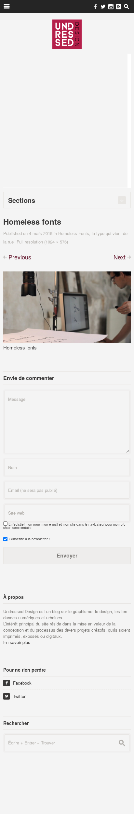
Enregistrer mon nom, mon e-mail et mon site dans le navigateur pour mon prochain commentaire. (65, 526)
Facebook (18, 683)
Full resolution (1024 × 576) (42, 242)
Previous (19, 257)
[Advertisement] (67, 121)
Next (120, 257)
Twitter (15, 696)
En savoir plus (16, 642)
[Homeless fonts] (67, 306)
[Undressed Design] (67, 34)
